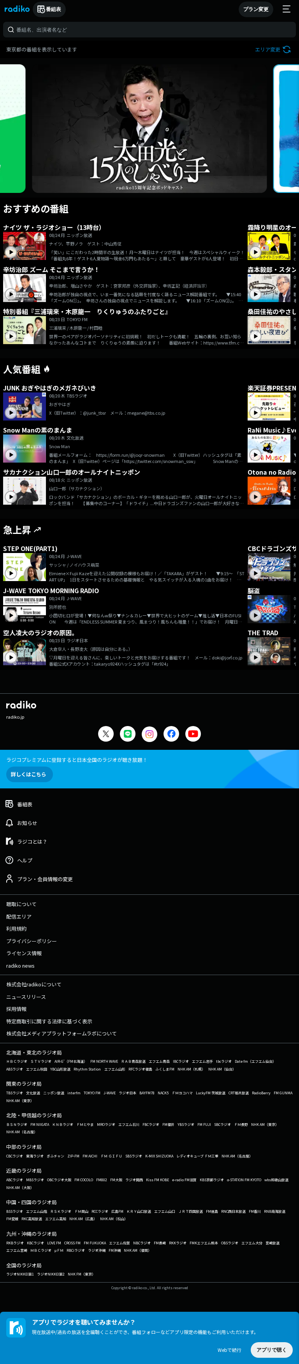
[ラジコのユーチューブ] (193, 735)
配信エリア (19, 916)
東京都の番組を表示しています (41, 49)
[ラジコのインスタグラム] (149, 734)
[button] (274, 49)
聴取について (21, 904)
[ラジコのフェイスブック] (171, 735)
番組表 (53, 9)
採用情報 (16, 1008)
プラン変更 (256, 9)
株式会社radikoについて (34, 984)
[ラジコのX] (106, 735)
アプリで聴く (272, 1350)
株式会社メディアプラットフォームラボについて (61, 1033)
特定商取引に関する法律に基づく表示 (49, 1021)
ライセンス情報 (24, 953)
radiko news (20, 965)
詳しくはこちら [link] (28, 774)
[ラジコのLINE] (127, 735)
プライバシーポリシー (31, 941)
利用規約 (16, 928)
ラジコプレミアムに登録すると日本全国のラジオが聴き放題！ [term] (77, 759)
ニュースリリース (26, 996)
